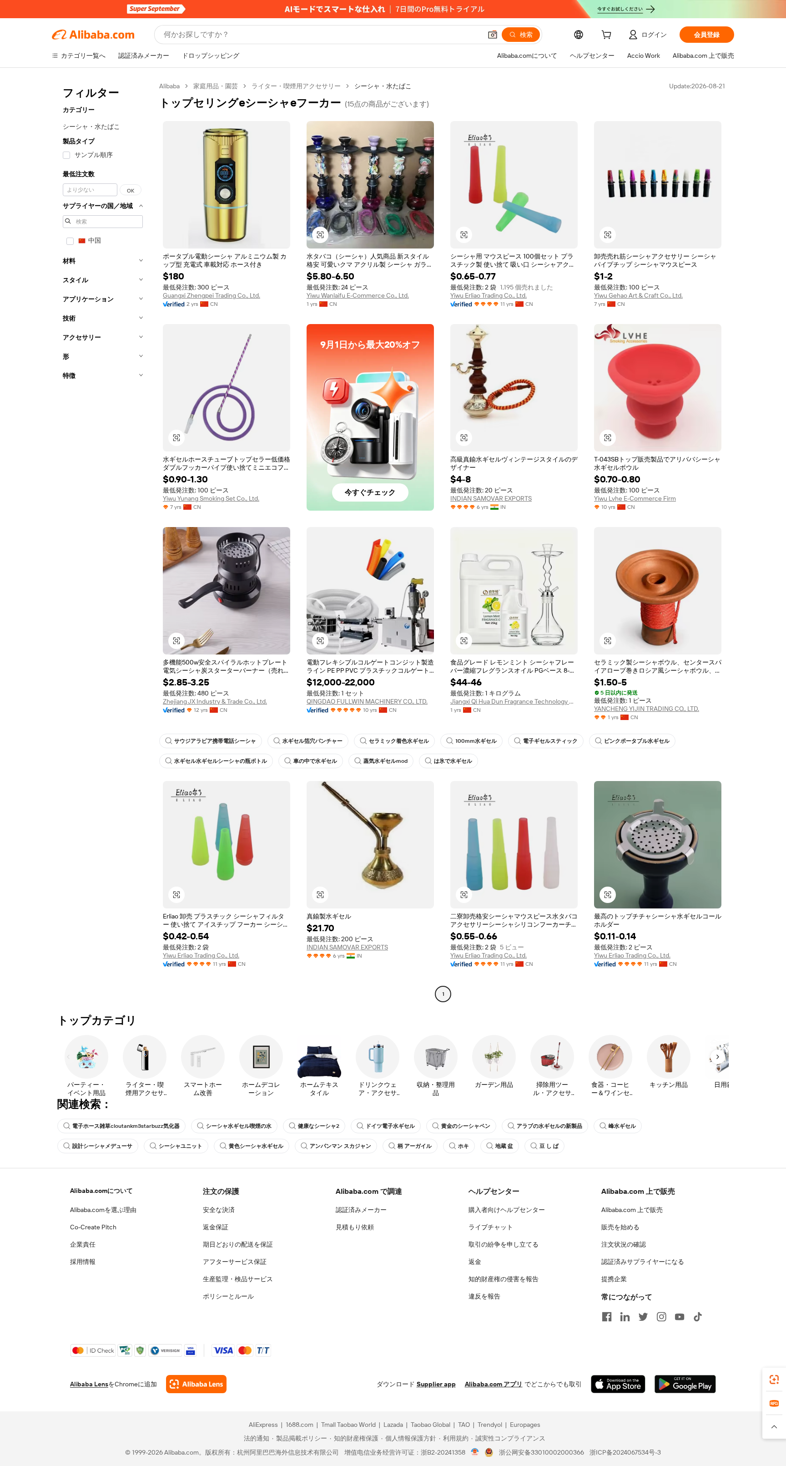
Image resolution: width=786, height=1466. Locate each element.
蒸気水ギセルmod (385, 761)
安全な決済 (219, 1209)
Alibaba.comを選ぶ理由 (103, 1209)
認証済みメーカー (361, 1209)
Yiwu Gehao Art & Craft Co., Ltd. (638, 295)
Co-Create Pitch (93, 1227)
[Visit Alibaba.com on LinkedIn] (625, 1316)
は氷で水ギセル (453, 761)
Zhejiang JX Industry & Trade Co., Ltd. (215, 701)
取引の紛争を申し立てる (504, 1244)
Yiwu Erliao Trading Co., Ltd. (488, 295)
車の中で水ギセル (315, 761)
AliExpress (263, 1424)
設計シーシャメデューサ (102, 1146)
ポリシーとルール (228, 1296)
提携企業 (614, 1279)
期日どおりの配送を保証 (238, 1244)
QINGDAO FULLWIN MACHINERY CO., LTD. (367, 701)
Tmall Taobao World (348, 1424)
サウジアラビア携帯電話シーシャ (215, 741)
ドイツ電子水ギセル (390, 1126)
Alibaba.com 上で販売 (632, 1209)
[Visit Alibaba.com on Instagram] (661, 1316)
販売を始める (620, 1227)
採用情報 (83, 1261)
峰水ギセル (622, 1126)
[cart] (608, 36)
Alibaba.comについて (101, 1190)
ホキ (463, 1146)
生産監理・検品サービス (238, 1279)
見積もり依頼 (355, 1227)
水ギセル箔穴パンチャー (312, 741)
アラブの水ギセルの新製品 (549, 1126)
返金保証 (215, 1227)
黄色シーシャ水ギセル (256, 1146)
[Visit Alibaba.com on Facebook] (606, 1316)
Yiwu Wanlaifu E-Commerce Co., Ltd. (358, 295)
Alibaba (169, 86)
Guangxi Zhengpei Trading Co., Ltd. (211, 295)
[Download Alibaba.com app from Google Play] (685, 1384)
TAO (464, 1424)
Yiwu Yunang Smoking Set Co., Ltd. (211, 498)
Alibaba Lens (89, 1384)
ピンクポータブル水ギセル (637, 741)
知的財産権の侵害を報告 (504, 1279)
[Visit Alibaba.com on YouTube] (679, 1316)
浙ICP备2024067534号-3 (625, 1452)
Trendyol (490, 1424)
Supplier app (436, 1384)
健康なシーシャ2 (318, 1126)
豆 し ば (549, 1146)
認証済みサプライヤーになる (642, 1261)
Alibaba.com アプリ (494, 1384)
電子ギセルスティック (550, 741)
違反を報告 (484, 1296)
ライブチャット (491, 1227)
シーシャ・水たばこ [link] (383, 86)
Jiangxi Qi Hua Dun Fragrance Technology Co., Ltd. (514, 701)
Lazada (393, 1424)
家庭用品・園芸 (215, 86)
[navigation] (102, 541)
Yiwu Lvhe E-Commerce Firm (635, 498)
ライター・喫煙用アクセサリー (296, 86)
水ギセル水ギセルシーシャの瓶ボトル (220, 761)
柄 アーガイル (415, 1146)
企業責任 (83, 1244)
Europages (525, 1424)
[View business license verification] (475, 1452)
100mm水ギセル (476, 741)
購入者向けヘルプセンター (507, 1209)
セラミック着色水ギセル (399, 741)
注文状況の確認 (623, 1244)
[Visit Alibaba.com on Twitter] (643, 1316)
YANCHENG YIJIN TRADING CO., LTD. (646, 708)
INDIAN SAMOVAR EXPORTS (491, 498)
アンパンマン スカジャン (340, 1146)
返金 (475, 1261)
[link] (774, 1379)
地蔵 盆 (504, 1146)
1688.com (299, 1424)
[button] (492, 34)
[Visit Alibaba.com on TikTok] (697, 1316)
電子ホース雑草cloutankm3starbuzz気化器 (126, 1126)
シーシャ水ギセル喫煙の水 (239, 1126)
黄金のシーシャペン (465, 1126)
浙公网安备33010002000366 (541, 1452)
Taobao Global (430, 1424)
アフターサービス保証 (235, 1261)
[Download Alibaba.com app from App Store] (618, 1384)
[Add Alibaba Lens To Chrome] (196, 1384)
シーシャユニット (180, 1146)
